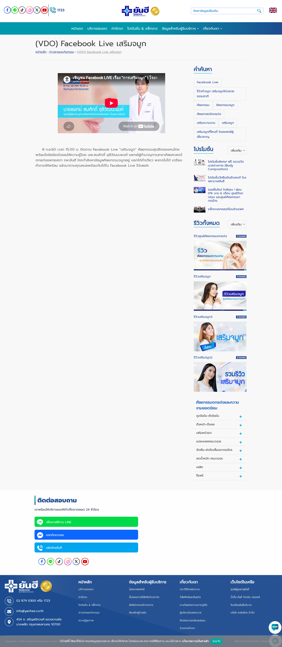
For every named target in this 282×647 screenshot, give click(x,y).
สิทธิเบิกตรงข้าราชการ (141, 605)
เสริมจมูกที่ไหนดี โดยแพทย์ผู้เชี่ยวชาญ (215, 134)
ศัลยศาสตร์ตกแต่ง (209, 114)
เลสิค (199, 467)
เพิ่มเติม (236, 150)
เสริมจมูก (228, 123)
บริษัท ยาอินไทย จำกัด (243, 613)
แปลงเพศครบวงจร (208, 441)
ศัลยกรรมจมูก (225, 105)
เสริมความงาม (206, 123)
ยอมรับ (216, 641)
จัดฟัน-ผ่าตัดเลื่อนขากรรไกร (214, 450)
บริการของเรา (97, 28)
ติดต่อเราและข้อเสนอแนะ (192, 620)
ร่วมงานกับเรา (187, 628)
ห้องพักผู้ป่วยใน (137, 613)
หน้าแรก (77, 28)
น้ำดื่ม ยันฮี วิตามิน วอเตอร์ (245, 597)
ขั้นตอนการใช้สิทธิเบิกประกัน (144, 597)
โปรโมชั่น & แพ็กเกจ (142, 28)
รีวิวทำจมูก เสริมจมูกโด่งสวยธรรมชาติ (215, 94)
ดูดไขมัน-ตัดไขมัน (207, 416)
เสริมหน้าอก (204, 433)
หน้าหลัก (40, 52)
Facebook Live (207, 82)
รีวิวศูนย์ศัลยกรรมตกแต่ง (210, 236)
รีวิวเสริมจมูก (202, 276)
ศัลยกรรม (203, 105)
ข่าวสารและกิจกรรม (61, 52)
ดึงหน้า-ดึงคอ (205, 424)
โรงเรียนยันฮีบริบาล (241, 605)
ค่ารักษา (117, 28)
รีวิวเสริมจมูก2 (203, 357)
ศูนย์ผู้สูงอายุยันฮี (240, 589)
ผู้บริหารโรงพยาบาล (190, 613)
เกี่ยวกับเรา (211, 28)
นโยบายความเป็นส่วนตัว (195, 641)
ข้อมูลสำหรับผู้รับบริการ (179, 28)
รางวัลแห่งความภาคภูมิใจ (193, 605)
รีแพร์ (199, 475)
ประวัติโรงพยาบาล (190, 589)
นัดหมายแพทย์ (136, 589)
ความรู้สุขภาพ (86, 620)
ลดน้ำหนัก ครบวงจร (209, 458)
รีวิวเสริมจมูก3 (203, 317)
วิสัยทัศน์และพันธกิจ (190, 597)
